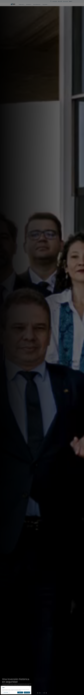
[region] (16, 690)
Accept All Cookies (27, 692)
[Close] (30, 687)
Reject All (20, 692)
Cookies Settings (5, 692)
